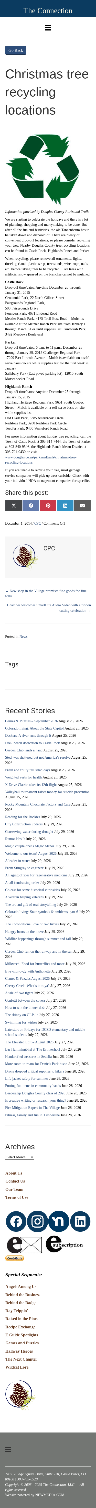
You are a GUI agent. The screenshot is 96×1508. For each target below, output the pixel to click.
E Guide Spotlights (21, 1335)
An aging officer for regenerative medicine (36, 875)
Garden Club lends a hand (23, 750)
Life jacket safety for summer (26, 1078)
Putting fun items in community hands (33, 1086)
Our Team (14, 1189)
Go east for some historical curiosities (32, 890)
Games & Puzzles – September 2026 (31, 721)
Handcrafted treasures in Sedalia (28, 1057)
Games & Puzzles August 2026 (27, 979)
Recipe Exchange (20, 1327)
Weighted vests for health (23, 777)
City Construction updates (23, 824)
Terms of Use (16, 1197)
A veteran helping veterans (24, 897)
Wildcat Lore (16, 1367)
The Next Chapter (21, 1359)
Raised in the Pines (21, 1319)
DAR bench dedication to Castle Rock (32, 743)
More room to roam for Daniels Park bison (36, 1064)
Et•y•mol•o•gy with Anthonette (27, 971)
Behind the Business (22, 1295)
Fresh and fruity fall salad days (27, 770)
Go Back (15, 50)
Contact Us (15, 1181)
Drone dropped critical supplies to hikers (34, 1071)
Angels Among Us (20, 1286)
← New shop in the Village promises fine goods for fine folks (46, 593)
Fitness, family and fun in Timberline (32, 1115)
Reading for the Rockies (22, 817)
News (23, 637)
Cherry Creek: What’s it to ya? (27, 986)
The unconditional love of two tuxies (32, 924)
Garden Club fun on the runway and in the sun (38, 951)
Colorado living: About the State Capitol (34, 728)
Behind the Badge (20, 1303)
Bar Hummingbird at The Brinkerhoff (32, 1049)
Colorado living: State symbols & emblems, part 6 (41, 912)
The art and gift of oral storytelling (30, 905)
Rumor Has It (15, 839)
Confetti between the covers (25, 1000)
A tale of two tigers (19, 993)
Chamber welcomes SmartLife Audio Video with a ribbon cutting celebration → (49, 607)
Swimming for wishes (21, 1022)
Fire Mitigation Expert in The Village (32, 1108)
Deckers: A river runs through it (28, 736)
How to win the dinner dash (25, 1008)
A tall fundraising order (22, 883)
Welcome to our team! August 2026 (31, 854)
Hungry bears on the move (24, 932)
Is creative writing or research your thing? (35, 1100)
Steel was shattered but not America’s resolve (37, 757)
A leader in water (17, 861)
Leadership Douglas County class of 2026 (35, 1093)
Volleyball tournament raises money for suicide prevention (47, 792)
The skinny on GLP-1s (21, 1015)
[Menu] (47, 26)
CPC (37, 523)
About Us (13, 1173)
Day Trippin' (16, 1311)
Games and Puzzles (22, 1343)
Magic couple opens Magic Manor (29, 846)
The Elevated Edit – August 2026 (29, 1042)
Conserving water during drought (29, 832)
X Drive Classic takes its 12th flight (31, 785)
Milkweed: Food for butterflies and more (35, 964)
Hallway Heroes (19, 1351)
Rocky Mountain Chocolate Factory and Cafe (37, 804)
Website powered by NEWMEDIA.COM (34, 1495)
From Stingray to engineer (24, 868)
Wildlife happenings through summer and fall (38, 939)
